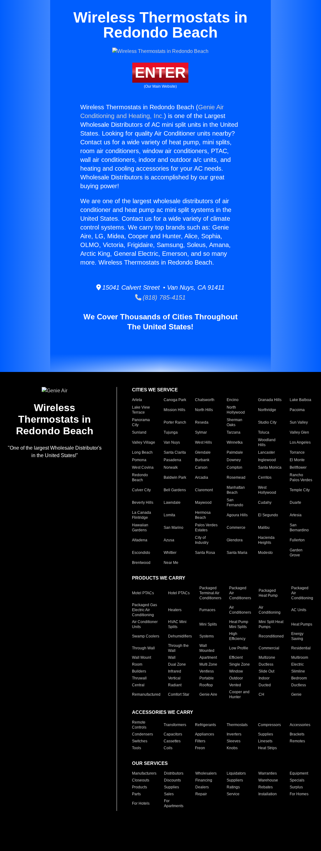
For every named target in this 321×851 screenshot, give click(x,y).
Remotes (297, 741)
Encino (233, 400)
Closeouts (140, 780)
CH (261, 694)
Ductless (266, 664)
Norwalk (171, 467)
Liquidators (236, 773)
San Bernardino (299, 527)
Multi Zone (208, 664)
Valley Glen (299, 432)
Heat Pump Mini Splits (238, 624)
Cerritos (264, 477)
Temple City (300, 490)
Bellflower (298, 467)
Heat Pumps (301, 624)
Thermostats (237, 725)
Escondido (141, 552)
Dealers (202, 787)
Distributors (173, 773)
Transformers (175, 725)
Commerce (236, 527)
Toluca (263, 432)
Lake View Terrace (141, 410)
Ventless (206, 671)
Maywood (203, 502)
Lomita (169, 515)
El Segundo (268, 515)
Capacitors (173, 734)
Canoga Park (175, 400)
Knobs (232, 748)
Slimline (298, 671)
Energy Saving (297, 636)
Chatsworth (204, 400)
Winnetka (235, 442)
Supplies (265, 734)
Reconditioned (271, 636)
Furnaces (207, 610)
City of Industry (201, 540)
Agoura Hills (237, 515)
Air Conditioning (270, 610)
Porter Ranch (175, 422)
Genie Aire (208, 694)
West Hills (203, 442)
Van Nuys (172, 442)
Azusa (169, 540)
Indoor (264, 678)
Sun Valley (299, 422)
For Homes (299, 794)
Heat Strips (267, 748)
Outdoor (236, 678)
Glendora (235, 540)
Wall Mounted (206, 648)
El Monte (297, 460)
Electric (297, 664)
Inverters (234, 734)
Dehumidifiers (180, 636)
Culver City (141, 490)
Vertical (174, 678)
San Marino (173, 527)
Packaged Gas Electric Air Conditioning (144, 610)
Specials (297, 780)
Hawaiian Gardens (140, 527)
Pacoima (297, 410)
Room (137, 664)
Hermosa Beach (203, 515)
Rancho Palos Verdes (301, 477)
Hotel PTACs (179, 593)
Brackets (297, 734)
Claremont (204, 490)
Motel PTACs (143, 593)
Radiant (175, 685)
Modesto (265, 552)
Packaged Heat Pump (268, 593)
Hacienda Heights (266, 540)
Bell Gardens (175, 490)
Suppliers (235, 780)
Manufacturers (144, 773)
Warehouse (268, 780)
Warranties (267, 773)
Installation (267, 794)
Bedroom (299, 678)
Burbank (202, 460)
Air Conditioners (240, 610)
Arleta (137, 400)
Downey (234, 460)
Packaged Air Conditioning (302, 593)
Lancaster (266, 452)
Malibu (264, 527)
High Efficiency (237, 636)
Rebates (265, 787)
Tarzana (233, 432)
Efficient (236, 657)
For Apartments (173, 803)
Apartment (208, 657)
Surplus (296, 787)
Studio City (267, 422)
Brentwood (141, 562)
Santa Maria (237, 552)
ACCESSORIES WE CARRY (162, 712)
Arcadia (201, 477)
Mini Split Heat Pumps (271, 624)
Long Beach (142, 452)
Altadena (139, 540)
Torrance (297, 452)
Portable (206, 678)
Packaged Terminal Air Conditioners (210, 593)
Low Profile (238, 648)
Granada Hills (270, 400)
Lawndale (172, 502)
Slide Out (266, 671)
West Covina (143, 467)
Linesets (265, 741)
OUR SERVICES (150, 763)
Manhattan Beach (236, 490)
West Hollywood (267, 490)
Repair (201, 794)
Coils (168, 748)
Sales (169, 794)
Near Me (171, 562)
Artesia (296, 515)
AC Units (298, 610)
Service (233, 794)
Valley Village (143, 442)
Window (236, 671)
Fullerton (297, 540)
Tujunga (171, 432)
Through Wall (143, 648)
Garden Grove (296, 552)
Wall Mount (141, 657)
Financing (203, 780)
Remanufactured (146, 694)
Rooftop (206, 685)
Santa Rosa (205, 552)
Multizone (267, 657)
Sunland (139, 432)
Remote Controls (139, 725)
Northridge (267, 410)
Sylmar (201, 432)
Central (138, 685)
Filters (200, 741)
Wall (172, 657)
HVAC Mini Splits (177, 624)
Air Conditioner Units (145, 624)
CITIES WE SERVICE (155, 389)
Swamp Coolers (145, 636)
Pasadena (172, 460)
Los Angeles (300, 442)
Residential (301, 648)
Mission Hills (174, 410)
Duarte (295, 502)
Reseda (201, 422)
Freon (200, 748)
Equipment (299, 773)
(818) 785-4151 (163, 297)
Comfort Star (178, 694)
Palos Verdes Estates (206, 527)
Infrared (174, 671)
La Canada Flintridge (141, 515)
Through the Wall (178, 648)
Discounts (172, 780)
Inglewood (267, 460)
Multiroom (299, 657)
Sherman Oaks (234, 422)
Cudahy (264, 502)
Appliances (204, 734)
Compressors (269, 725)
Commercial (269, 648)
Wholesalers (206, 773)
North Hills (204, 410)
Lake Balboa (300, 400)
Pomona (139, 460)
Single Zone (239, 664)
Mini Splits (208, 624)
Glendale (203, 452)
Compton (234, 467)
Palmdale (235, 452)
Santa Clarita (175, 452)
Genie (296, 694)
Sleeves (233, 741)
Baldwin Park (175, 477)
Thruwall (139, 678)
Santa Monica (270, 467)
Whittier (170, 552)
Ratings (233, 787)
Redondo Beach (140, 477)
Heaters (175, 610)
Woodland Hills (267, 442)
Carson (201, 467)
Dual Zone (177, 664)
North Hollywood (236, 410)
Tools (136, 748)
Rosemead (236, 477)
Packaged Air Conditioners (240, 593)
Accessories (300, 725)
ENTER (160, 72)
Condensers (142, 734)
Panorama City (141, 422)
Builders (139, 671)
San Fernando (235, 502)
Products (139, 787)
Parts (136, 794)
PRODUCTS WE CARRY (158, 577)
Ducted (265, 685)
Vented (235, 685)
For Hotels (141, 803)
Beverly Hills (142, 502)
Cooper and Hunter (239, 694)
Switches (139, 741)
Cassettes (172, 741)
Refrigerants (205, 725)
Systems (206, 636)
